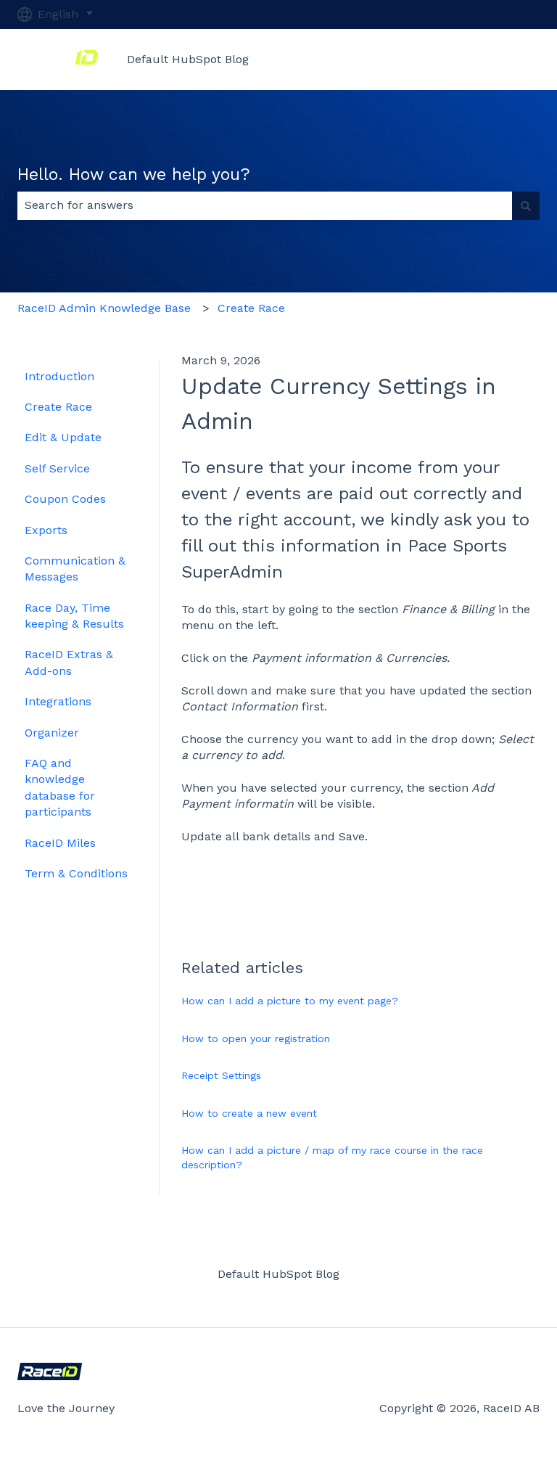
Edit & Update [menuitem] (63, 437)
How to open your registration (255, 1038)
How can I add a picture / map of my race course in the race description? (332, 1157)
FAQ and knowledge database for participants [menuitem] (60, 787)
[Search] (526, 205)
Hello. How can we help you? (133, 174)
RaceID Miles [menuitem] (60, 843)
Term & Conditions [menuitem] (76, 873)
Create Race (251, 308)
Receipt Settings (221, 1075)
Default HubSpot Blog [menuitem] (278, 1274)
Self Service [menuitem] (57, 468)
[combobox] (264, 205)
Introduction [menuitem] (59, 376)
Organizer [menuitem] (52, 732)
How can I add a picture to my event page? (289, 1000)
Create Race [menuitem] (58, 407)
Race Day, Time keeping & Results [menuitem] (74, 616)
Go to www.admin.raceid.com (443, 59)
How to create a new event (249, 1113)
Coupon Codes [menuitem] (65, 499)
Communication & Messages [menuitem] (75, 568)
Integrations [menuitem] (58, 701)
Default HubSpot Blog (188, 59)
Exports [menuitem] (46, 530)
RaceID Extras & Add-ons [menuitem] (69, 662)
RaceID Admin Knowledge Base (104, 308)
